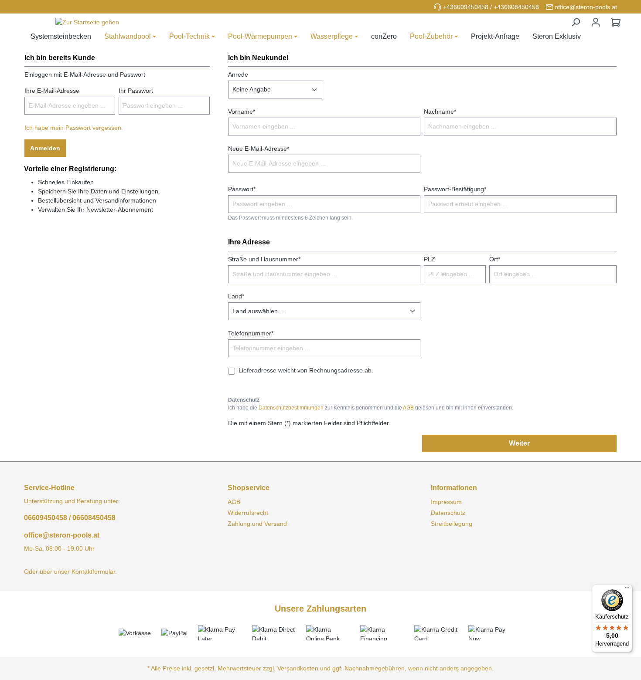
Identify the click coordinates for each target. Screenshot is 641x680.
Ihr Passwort (136, 90)
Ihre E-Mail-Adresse (51, 90)
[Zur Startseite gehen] (87, 22)
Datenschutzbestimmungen (291, 408)
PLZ (429, 259)
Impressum (446, 501)
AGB (408, 408)
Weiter (519, 443)
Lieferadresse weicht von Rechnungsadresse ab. (306, 370)
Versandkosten (297, 668)
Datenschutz (448, 512)
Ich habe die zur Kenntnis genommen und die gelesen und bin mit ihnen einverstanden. (370, 408)
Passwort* (242, 189)
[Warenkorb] (616, 22)
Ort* (494, 259)
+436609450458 (465, 6)
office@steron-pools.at (586, 6)
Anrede (238, 74)
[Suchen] (576, 22)
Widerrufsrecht (248, 512)
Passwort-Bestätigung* (455, 189)
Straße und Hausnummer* (264, 259)
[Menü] (627, 590)
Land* (236, 296)
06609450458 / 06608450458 (70, 517)
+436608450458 (516, 6)
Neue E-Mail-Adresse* (258, 148)
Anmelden (45, 148)
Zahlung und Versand (257, 523)
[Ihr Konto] (596, 22)
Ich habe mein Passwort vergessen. (73, 127)
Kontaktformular (93, 571)
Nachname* (440, 111)
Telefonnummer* (250, 333)
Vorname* (241, 111)
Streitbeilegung (451, 523)
